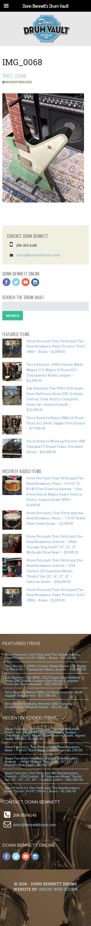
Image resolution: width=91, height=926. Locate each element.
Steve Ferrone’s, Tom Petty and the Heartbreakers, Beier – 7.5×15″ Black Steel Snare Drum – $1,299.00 (56, 518)
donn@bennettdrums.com (38, 255)
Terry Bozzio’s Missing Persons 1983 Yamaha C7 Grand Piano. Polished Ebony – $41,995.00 (55, 446)
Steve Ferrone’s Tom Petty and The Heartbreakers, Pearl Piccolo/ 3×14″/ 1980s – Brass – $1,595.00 (56, 346)
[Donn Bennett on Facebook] (6, 285)
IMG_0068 (14, 75)
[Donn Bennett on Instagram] (35, 285)
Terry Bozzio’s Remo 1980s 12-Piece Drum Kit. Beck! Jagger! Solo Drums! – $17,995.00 (55, 423)
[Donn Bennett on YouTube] (25, 285)
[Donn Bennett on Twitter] (16, 285)
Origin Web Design (58, 889)
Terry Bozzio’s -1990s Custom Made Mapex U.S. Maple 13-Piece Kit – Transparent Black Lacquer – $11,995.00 (45, 667)
